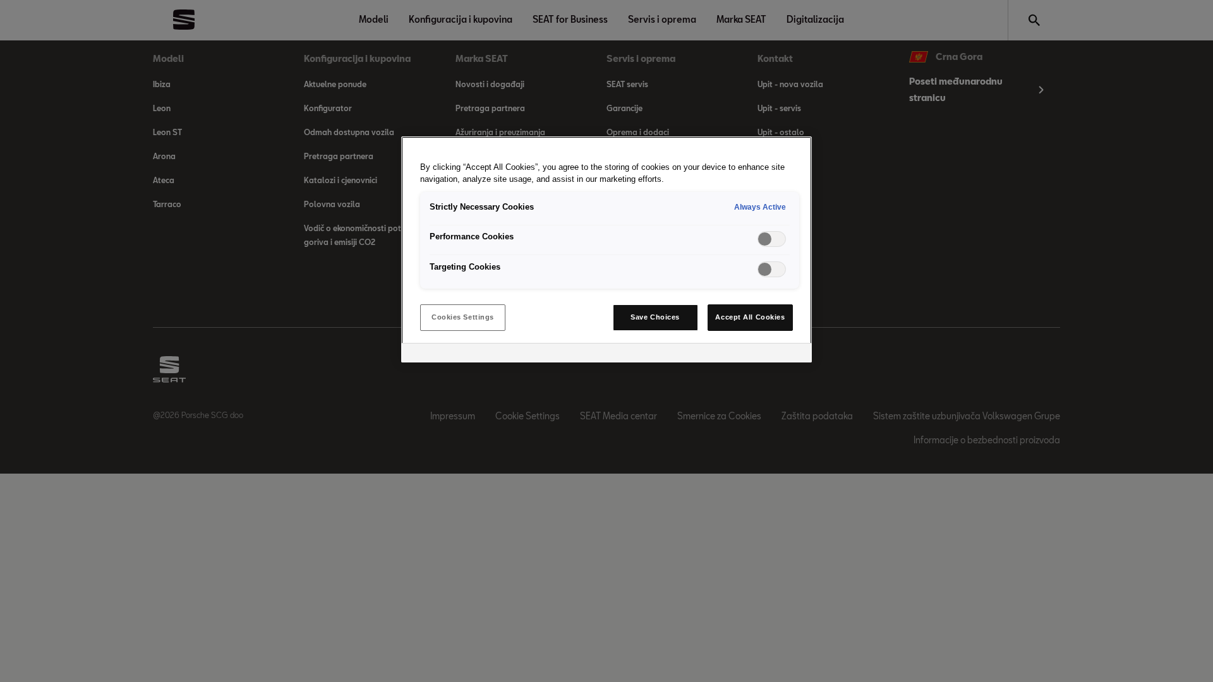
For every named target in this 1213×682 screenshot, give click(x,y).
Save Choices (655, 317)
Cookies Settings (462, 317)
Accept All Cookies (750, 317)
